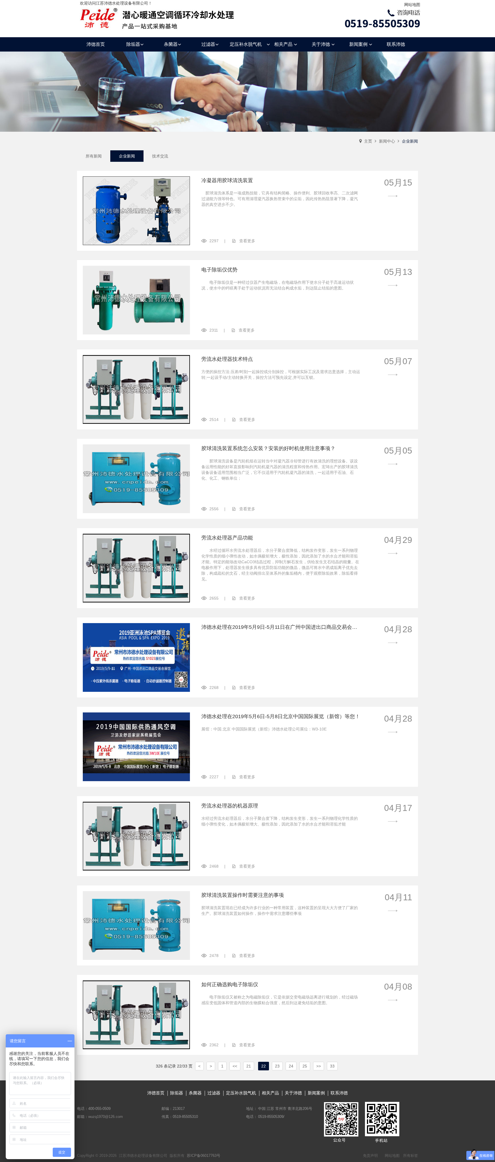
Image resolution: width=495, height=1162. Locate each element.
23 (277, 1066)
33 (332, 1066)
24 (291, 1066)
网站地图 (412, 4)
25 (304, 1066)
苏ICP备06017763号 (203, 1155)
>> (318, 1066)
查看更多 (247, 241)
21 (248, 1066)
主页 (368, 141)
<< (235, 1066)
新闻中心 (387, 141)
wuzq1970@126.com (105, 1116)
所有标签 (410, 1155)
